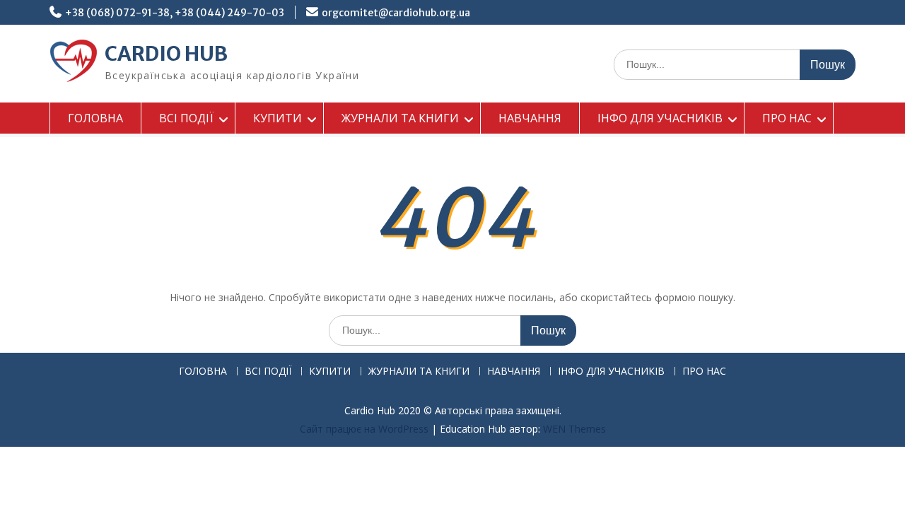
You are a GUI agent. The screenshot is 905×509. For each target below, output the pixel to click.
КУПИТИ (277, 118)
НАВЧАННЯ (529, 118)
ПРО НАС (787, 118)
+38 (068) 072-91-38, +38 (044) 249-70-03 (174, 12)
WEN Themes (574, 428)
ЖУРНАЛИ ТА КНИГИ (400, 118)
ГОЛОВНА (95, 118)
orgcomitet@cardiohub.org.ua (396, 12)
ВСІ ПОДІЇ (186, 118)
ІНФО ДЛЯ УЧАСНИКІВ (660, 118)
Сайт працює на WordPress (364, 428)
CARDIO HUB (166, 53)
